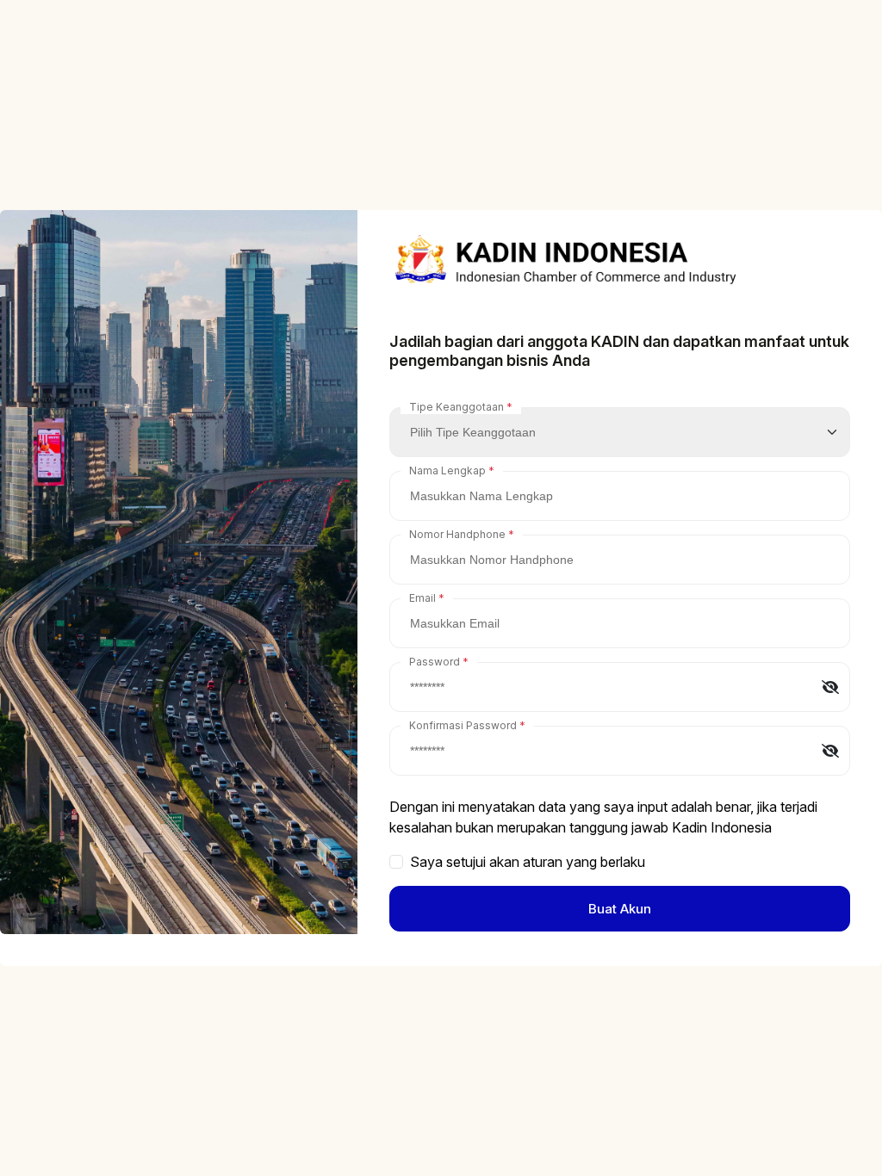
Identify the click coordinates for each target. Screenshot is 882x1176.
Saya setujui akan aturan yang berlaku (527, 861)
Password (434, 661)
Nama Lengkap (447, 470)
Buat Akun (619, 909)
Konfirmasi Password (463, 725)
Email (422, 597)
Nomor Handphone (457, 534)
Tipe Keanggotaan (456, 406)
